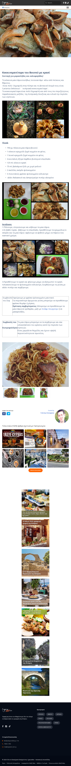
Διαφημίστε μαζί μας (28, 763)
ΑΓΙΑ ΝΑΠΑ (49, 718)
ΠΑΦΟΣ (40, 718)
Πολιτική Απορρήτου (13, 763)
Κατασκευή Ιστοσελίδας (43, 760)
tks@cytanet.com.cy (10, 747)
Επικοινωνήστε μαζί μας (57, 763)
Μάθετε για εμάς (42, 763)
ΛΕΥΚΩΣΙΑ (41, 714)
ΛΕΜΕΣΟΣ (50, 714)
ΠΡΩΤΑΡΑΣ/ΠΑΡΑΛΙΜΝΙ (44, 723)
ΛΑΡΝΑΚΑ (59, 714)
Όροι (3, 763)
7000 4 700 (7, 744)
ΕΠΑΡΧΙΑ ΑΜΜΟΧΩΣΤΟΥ (44, 727)
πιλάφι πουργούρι (50, 309)
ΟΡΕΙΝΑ (56, 723)
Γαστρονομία (39, 426)
